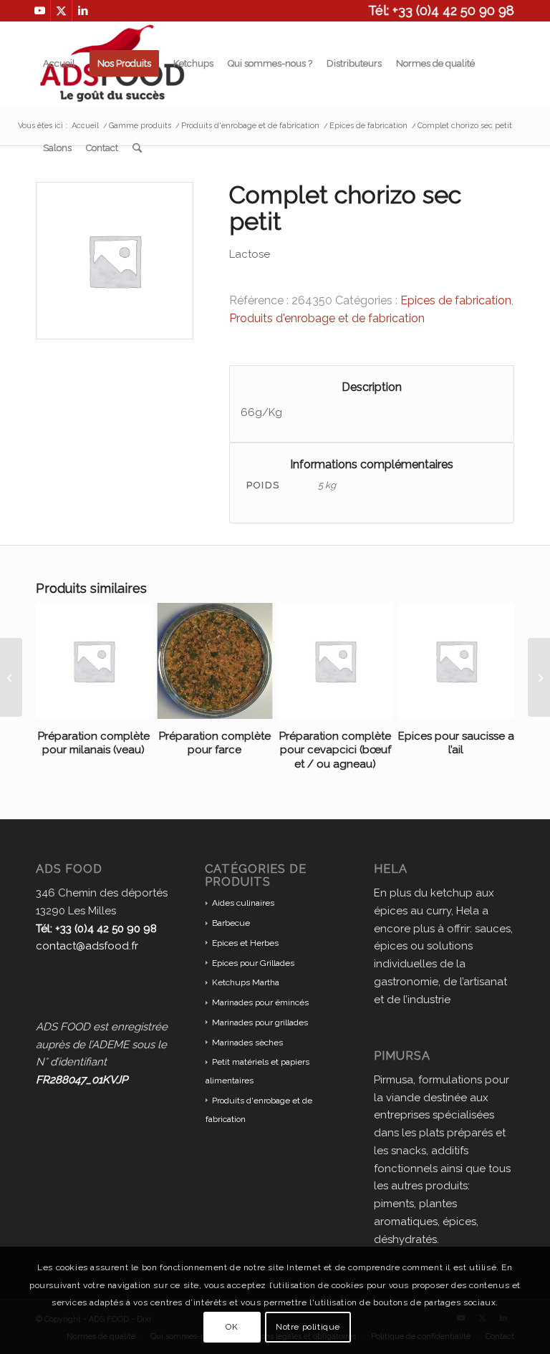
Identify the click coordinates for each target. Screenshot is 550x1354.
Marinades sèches (247, 1043)
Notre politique (308, 1327)
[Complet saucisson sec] (11, 677)
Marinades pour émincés (260, 1002)
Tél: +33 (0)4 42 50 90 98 (441, 10)
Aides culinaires (243, 903)
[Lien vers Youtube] (39, 10)
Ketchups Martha (245, 982)
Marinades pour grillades (260, 1022)
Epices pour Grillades (253, 963)
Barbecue (231, 923)
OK (232, 1327)
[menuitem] (59, 63)
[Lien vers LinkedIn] (83, 10)
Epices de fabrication (455, 300)
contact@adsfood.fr (87, 945)
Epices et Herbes (245, 943)
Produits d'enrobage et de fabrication (327, 318)
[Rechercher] (137, 148)
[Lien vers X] (61, 10)
